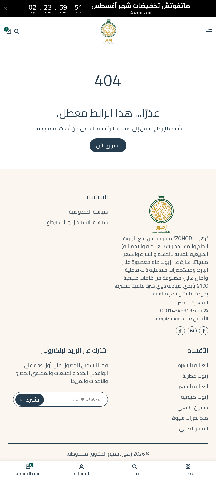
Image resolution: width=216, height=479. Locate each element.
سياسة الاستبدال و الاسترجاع (77, 222)
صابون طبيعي (193, 407)
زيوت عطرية (195, 376)
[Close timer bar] (5, 8)
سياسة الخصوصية (88, 211)
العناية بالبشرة (193, 365)
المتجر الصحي (193, 428)
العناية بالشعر (193, 386)
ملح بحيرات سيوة (190, 418)
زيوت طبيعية (194, 397)
